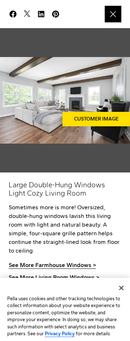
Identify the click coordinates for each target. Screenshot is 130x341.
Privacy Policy (60, 333)
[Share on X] (30, 14)
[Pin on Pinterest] (58, 14)
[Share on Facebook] (16, 14)
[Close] (121, 288)
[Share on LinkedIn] (44, 14)
